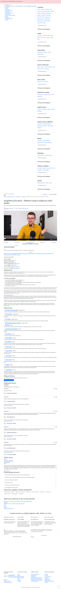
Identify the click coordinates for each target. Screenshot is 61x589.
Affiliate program (48, 579)
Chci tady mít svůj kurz (35, 574)
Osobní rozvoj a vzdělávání (10, 15)
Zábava (50, 182)
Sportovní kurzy (45, 81)
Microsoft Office (49, 168)
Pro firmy (46, 574)
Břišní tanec (39, 81)
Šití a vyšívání (39, 22)
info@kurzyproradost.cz (13, 576)
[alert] (30, 2)
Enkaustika (47, 9)
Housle (38, 37)
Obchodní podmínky (34, 581)
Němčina (49, 109)
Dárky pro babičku (15, 493)
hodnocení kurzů (17, 266)
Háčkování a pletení (46, 11)
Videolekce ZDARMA (52, 194)
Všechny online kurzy (10, 196)
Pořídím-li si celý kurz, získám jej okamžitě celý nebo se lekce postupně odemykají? (20, 477)
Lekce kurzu (17, 242)
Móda (54, 66)
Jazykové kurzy (8, 14)
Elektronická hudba (46, 35)
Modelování (44, 15)
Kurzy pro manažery (46, 140)
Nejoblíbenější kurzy (19, 6)
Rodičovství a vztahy (9, 12)
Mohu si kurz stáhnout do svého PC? (11, 479)
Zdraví (43, 68)
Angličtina (39, 109)
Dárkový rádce (33, 575)
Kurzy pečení (39, 52)
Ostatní (6, 19)
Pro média (46, 577)
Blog (18, 578)
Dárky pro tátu (21, 493)
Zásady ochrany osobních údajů (37, 579)
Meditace (50, 66)
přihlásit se (17, 386)
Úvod (5, 196)
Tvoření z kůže (47, 17)
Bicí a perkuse (39, 35)
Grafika (44, 168)
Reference (19, 579)
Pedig (43, 17)
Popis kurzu (6, 242)
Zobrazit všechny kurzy (9, 6)
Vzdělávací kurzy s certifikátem (9, 491)
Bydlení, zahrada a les (41, 182)
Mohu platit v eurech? (9, 482)
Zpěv (38, 39)
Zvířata (47, 182)
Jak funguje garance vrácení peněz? (11, 487)
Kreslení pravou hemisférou (46, 13)
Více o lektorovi (7, 470)
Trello (54, 168)
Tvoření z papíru (40, 18)
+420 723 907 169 (12, 575)
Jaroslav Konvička (25, 208)
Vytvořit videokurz (20, 577)
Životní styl (47, 68)
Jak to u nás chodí (48, 576)
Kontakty (19, 581)
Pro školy (46, 575)
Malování (39, 15)
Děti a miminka (40, 94)
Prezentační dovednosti (47, 123)
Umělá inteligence (46, 169)
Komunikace (39, 123)
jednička (11, 263)
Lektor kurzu (42, 242)
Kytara (45, 37)
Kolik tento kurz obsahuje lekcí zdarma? (12, 485)
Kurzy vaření (45, 52)
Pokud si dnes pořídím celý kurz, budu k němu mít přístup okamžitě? (17, 474)
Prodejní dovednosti (48, 142)
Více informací (44, 535)
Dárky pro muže (42, 491)
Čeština (53, 109)
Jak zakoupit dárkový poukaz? (36, 577)
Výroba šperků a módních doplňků (43, 20)
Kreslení (38, 13)
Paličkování (39, 17)
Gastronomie (7, 9)
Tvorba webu (39, 169)
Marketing (7, 17)
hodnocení (11, 208)
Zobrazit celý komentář (8, 405)
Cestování (42, 66)
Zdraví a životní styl (8, 10)
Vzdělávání (39, 127)
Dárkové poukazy (33, 6)
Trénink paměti (50, 125)
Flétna (52, 35)
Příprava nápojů (40, 54)
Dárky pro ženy (48, 491)
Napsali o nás (47, 578)
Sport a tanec (7, 11)
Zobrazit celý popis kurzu (8, 295)
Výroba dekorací (47, 18)
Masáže (46, 66)
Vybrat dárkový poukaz (17, 536)
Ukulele (51, 37)
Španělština (39, 111)
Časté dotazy (54, 242)
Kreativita (7, 7)
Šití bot (44, 22)
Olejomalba (49, 15)
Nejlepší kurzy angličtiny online (20, 491)
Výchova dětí (39, 96)
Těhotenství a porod (47, 94)
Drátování (42, 9)
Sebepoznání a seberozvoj (42, 125)
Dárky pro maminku (7, 493)
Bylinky (38, 66)
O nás (18, 574)
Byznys (6, 16)
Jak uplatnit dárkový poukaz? (36, 578)
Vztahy (53, 94)
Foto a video (39, 11)
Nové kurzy (26, 6)
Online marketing (40, 142)
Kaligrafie (52, 11)
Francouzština (44, 109)
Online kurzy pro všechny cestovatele (32, 491)
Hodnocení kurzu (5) (29, 242)
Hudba (6, 8)
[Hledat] (4, 195)
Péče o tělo (39, 68)
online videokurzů (16, 268)
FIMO (51, 9)
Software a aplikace (8, 18)
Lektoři (18, 575)
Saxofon (48, 37)
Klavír (42, 37)
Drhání (38, 9)
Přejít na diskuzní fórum (9, 380)
